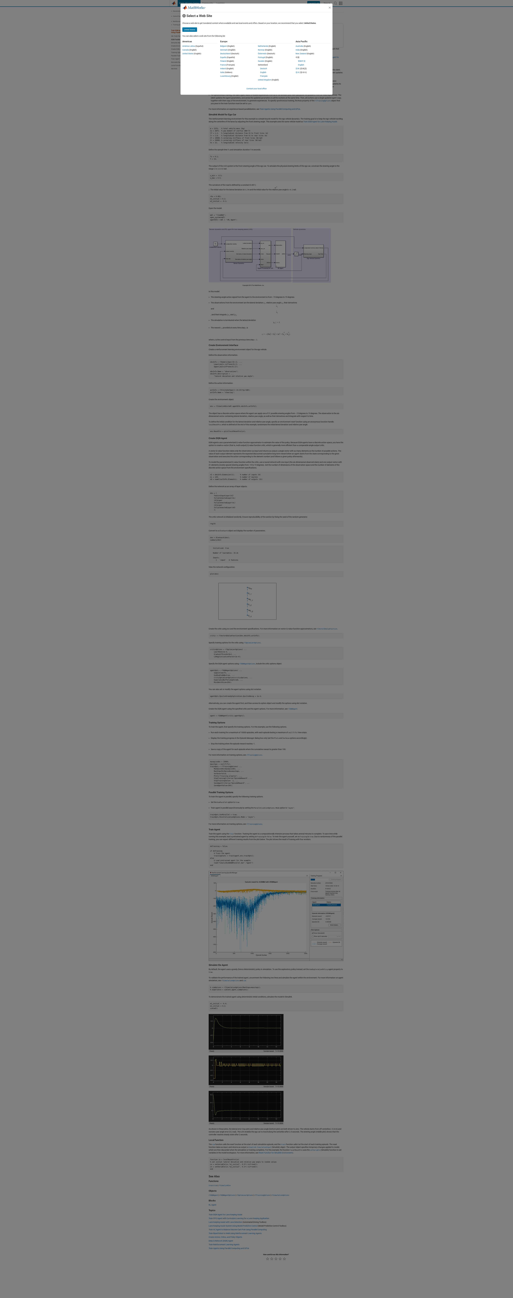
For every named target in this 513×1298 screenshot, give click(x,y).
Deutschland (225, 54)
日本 (297, 68)
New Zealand (301, 54)
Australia (299, 46)
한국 (297, 72)
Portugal (261, 57)
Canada (185, 50)
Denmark (224, 50)
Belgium (223, 46)
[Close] (330, 7)
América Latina (188, 46)
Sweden (261, 61)
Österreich (262, 54)
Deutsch (263, 68)
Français (263, 76)
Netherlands (263, 46)
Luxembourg (225, 76)
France (223, 65)
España (223, 57)
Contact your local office (256, 89)
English (263, 72)
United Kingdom (264, 80)
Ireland (223, 68)
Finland (223, 61)
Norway (261, 50)
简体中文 (302, 61)
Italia (222, 72)
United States (187, 54)
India (298, 50)
